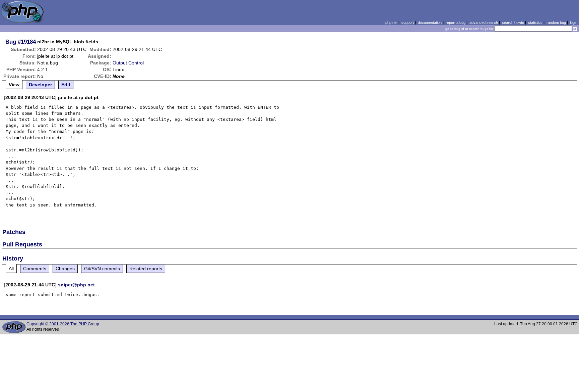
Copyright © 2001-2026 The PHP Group (62, 324)
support (407, 22)
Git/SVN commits (102, 268)
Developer (40, 84)
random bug (556, 22)
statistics (535, 22)
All (11, 268)
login (573, 22)
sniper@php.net (76, 284)
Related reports (145, 268)
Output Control (128, 62)
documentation (430, 22)
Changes (65, 268)
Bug (10, 41)
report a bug (455, 22)
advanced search (483, 22)
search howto (513, 22)
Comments (34, 268)
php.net (391, 22)
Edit (65, 84)
